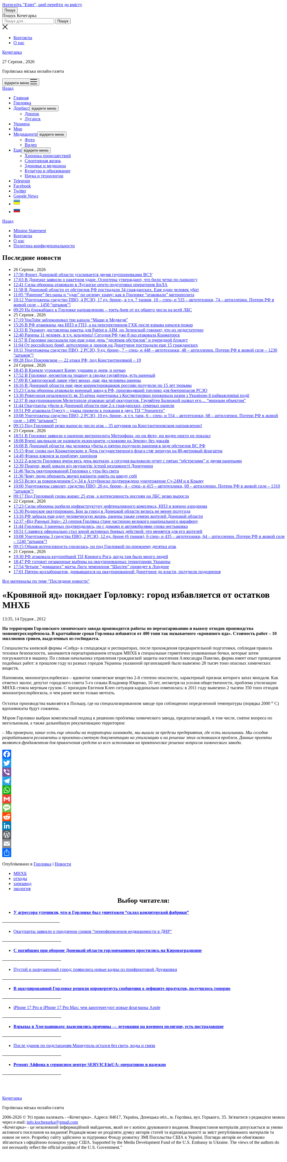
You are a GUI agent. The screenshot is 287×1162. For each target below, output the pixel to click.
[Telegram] (143, 781)
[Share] (143, 852)
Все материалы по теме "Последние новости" (46, 581)
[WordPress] (143, 834)
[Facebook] (143, 754)
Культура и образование (47, 170)
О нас (18, 42)
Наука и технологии (44, 175)
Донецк (32, 113)
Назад (7, 88)
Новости (63, 864)
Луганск (33, 118)
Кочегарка (12, 52)
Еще (17, 150)
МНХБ (20, 873)
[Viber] (143, 772)
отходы (20, 878)
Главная (21, 97)
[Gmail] (143, 798)
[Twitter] (143, 763)
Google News (25, 196)
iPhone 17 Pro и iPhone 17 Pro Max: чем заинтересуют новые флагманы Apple (86, 1007)
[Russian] (16, 211)
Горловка (22, 102)
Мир (17, 128)
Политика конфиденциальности (44, 245)
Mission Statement (29, 230)
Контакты (22, 37)
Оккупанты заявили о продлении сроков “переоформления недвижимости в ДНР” (92, 931)
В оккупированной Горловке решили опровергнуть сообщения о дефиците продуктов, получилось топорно (121, 988)
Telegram (21, 180)
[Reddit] (143, 816)
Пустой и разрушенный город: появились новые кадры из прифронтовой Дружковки (95, 969)
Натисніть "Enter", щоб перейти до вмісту (42, 4)
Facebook (22, 186)
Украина (21, 123)
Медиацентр (25, 134)
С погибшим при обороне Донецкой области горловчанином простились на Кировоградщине (107, 950)
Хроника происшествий (48, 155)
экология (22, 888)
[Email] (143, 843)
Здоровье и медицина (45, 165)
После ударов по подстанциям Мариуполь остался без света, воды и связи (84, 1045)
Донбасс (21, 108)
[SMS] (143, 807)
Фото (30, 139)
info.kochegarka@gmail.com (52, 1122)
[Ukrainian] (16, 203)
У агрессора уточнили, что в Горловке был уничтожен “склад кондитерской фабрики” (101, 912)
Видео (31, 144)
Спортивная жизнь (43, 160)
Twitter (19, 191)
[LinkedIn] (143, 825)
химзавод (22, 883)
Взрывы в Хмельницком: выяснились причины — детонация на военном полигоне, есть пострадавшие (118, 1026)
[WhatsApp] (143, 789)
